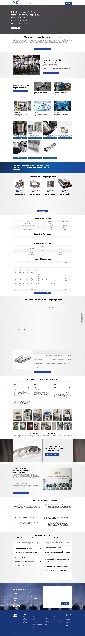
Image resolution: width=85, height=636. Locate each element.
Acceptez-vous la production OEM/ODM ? (53, 547)
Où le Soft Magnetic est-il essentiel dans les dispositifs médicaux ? (25, 553)
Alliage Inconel (25, 621)
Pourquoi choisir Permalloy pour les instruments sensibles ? (26, 541)
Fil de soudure (25, 624)
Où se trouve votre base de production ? (52, 574)
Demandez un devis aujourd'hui (65, 166)
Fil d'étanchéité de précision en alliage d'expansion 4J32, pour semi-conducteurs (65, 136)
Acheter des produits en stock (52, 454)
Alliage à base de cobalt (49, 621)
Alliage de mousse (48, 618)
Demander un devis (63, 1)
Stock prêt (50, 1)
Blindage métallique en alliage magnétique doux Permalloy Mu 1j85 (50, 155)
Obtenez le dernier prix (42, 211)
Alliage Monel (35, 618)
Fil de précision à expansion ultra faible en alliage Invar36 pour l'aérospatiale (20, 155)
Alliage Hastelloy (35, 619)
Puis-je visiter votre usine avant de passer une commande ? (56, 570)
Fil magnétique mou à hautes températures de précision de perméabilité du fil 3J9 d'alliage (35, 136)
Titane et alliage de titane (58, 621)
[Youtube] (19, 606)
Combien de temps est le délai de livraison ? (53, 541)
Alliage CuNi (25, 619)
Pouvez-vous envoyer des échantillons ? (52, 578)
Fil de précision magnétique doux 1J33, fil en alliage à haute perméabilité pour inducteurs (35, 155)
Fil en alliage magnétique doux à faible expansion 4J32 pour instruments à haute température (20, 136)
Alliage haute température (37, 624)
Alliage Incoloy (35, 616)
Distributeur (56, 1)
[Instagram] (17, 606)
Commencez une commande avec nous (50, 72)
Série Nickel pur (25, 622)
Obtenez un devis (68, 4)
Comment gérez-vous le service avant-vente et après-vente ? (57, 566)
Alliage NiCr (25, 618)
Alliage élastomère (48, 625)
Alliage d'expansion (57, 616)
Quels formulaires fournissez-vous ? (21, 557)
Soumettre (65, 603)
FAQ (66, 626)
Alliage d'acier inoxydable (58, 619)
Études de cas (68, 622)
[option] (17, 191)
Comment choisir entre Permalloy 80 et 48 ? (23, 548)
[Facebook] (14, 606)
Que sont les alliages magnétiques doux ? (23, 565)
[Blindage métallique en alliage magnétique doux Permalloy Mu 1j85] (50, 147)
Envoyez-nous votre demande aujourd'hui (42, 49)
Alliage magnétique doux (58, 618)
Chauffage (46, 619)
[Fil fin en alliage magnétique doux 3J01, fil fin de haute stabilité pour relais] (50, 127)
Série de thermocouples (49, 616)
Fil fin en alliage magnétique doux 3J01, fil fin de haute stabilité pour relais (50, 136)
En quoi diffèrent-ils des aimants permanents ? (24, 561)
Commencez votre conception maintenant (42, 372)
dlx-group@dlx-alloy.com (32, 596)
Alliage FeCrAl (25, 616)
